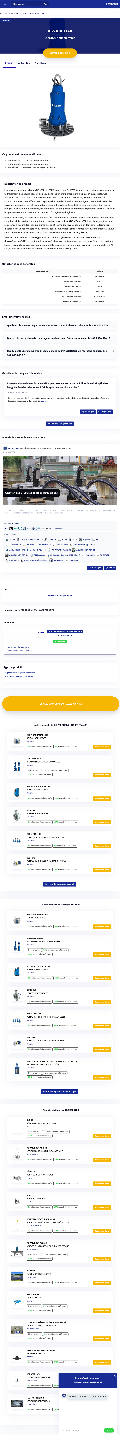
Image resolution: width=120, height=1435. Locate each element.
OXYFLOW (74, 560)
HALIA (98, 540)
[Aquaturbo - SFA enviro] (42, 528)
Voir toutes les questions (60, 424)
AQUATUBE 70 (105, 555)
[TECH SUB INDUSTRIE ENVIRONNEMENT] (24, 528)
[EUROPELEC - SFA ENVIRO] (29, 528)
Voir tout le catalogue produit (59, 884)
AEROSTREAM (15, 545)
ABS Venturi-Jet (57, 555)
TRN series (90, 555)
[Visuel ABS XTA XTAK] (60, 106)
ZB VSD (12, 540)
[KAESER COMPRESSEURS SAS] (11, 528)
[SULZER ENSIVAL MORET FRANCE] (6, 528)
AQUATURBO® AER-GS (19, 555)
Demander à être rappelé (18, 647)
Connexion (112, 4)
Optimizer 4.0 (59, 560)
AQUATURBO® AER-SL (85, 550)
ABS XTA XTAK (62, 545)
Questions (40, 63)
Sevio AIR (52, 540)
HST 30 (75, 540)
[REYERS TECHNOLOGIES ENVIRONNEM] (47, 528)
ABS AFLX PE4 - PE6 (38, 550)
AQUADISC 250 (45, 545)
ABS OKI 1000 (79, 545)
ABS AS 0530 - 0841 (17, 550)
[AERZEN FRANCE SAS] (33, 528)
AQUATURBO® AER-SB (61, 550)
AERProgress (39, 555)
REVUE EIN (13, 448)
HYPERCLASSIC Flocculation (36, 560)
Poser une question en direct (19, 650)
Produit (9, 63)
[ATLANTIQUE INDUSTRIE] (38, 528)
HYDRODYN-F (74, 555)
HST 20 (92, 545)
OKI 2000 (30, 545)
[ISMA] (20, 528)
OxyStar (86, 540)
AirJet (64, 540)
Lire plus (45, 401)
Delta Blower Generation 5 (32, 540)
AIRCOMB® (14, 560)
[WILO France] (15, 528)
